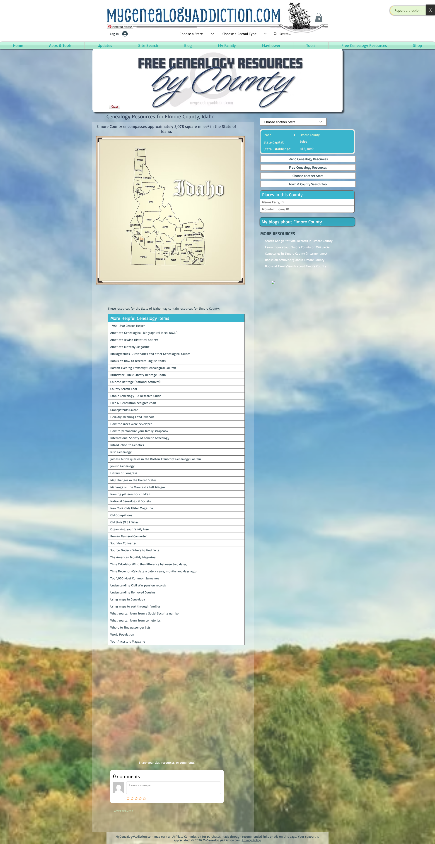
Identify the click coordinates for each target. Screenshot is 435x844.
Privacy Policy (251, 840)
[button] (408, 10)
